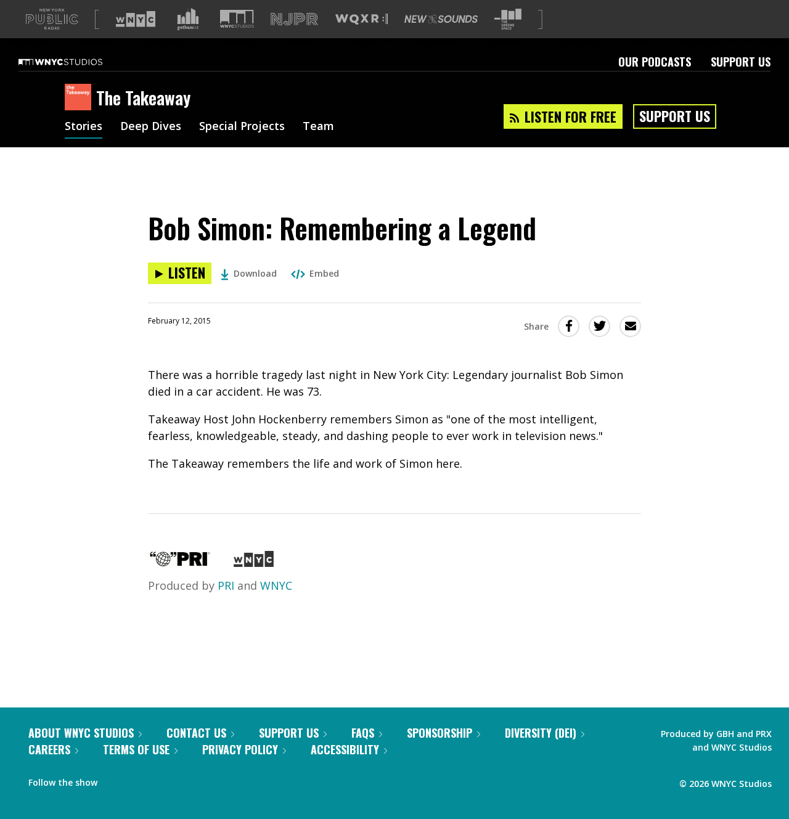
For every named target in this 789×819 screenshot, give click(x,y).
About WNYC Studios (81, 733)
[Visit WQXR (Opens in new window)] (361, 19)
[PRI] (180, 562)
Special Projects (242, 126)
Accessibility (345, 749)
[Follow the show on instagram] (162, 779)
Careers (49, 749)
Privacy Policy (240, 749)
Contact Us (196, 733)
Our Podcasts (654, 62)
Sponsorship (439, 733)
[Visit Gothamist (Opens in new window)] (188, 19)
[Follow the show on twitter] (139, 779)
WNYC (276, 585)
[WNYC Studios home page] (75, 61)
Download (255, 273)
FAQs (362, 733)
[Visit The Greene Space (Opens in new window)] (507, 19)
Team (318, 126)
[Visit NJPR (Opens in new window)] (294, 19)
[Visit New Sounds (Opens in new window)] (441, 19)
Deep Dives (150, 126)
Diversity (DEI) (540, 733)
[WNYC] (254, 562)
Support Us (741, 62)
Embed (324, 273)
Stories (83, 126)
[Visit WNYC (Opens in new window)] (135, 19)
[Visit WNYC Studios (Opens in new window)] (237, 19)
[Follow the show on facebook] (115, 779)
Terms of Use (136, 749)
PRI (226, 585)
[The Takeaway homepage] (80, 98)
